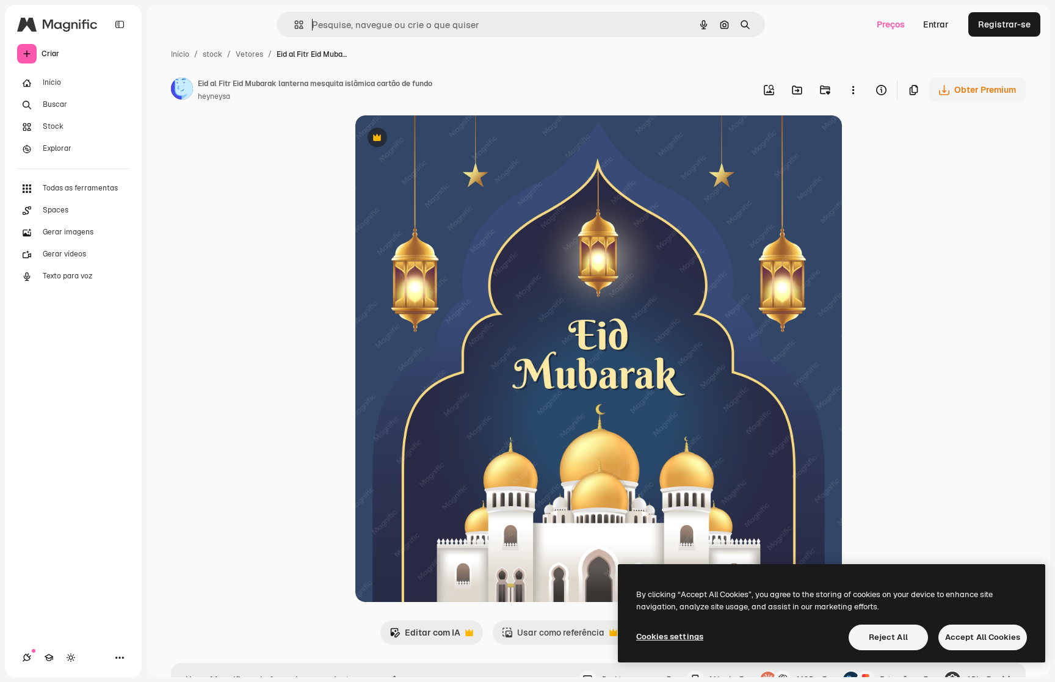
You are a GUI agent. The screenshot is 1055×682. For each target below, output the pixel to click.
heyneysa (214, 96)
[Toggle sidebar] (119, 24)
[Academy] (49, 657)
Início (180, 54)
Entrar (936, 24)
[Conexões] (27, 657)
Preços (891, 24)
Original (433, 139)
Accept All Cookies (982, 637)
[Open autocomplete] (294, 24)
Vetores (249, 54)
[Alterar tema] (71, 657)
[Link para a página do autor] (182, 90)
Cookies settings (669, 636)
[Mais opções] (853, 90)
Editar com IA (425, 636)
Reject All (888, 637)
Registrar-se (1004, 24)
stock (212, 54)
